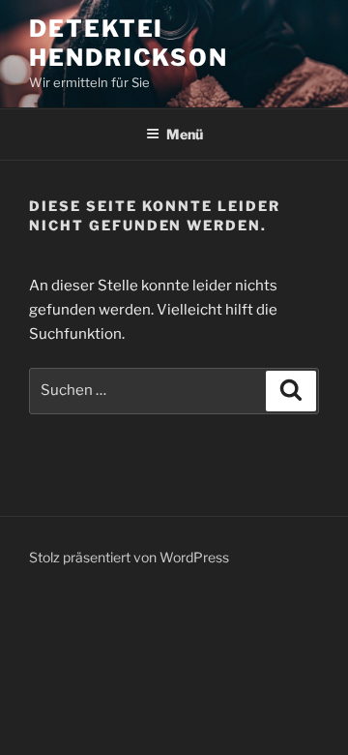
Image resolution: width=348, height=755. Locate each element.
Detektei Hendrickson (128, 43)
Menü (184, 134)
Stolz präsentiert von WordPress (129, 557)
